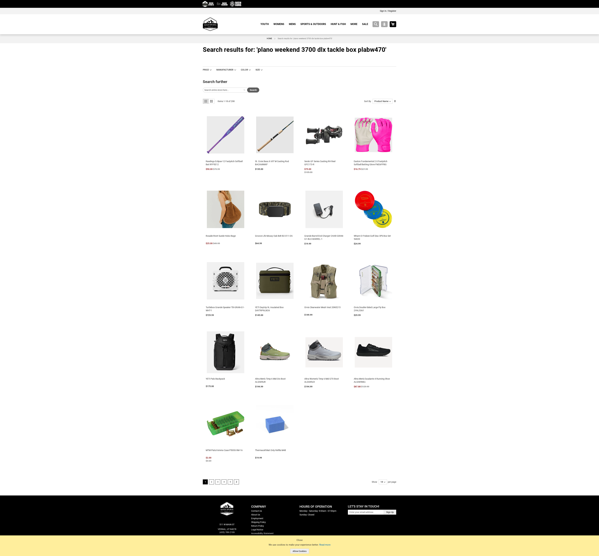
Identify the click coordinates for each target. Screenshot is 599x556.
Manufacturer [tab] (224, 69)
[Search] (244, 90)
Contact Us (256, 511)
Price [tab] (206, 69)
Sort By (367, 101)
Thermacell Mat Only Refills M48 (270, 450)
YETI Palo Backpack (215, 379)
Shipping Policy (258, 522)
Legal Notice (257, 529)
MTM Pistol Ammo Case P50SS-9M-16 (224, 450)
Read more (325, 544)
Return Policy (257, 526)
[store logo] (210, 24)
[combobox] (376, 24)
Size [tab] (258, 69)
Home (269, 38)
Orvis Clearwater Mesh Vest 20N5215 (322, 307)
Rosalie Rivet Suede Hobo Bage (221, 236)
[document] (299, 548)
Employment (257, 518)
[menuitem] (266, 24)
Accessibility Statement (262, 533)
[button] (384, 24)
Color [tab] (244, 69)
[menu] (315, 24)
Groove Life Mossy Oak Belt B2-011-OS (273, 236)
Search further (215, 82)
